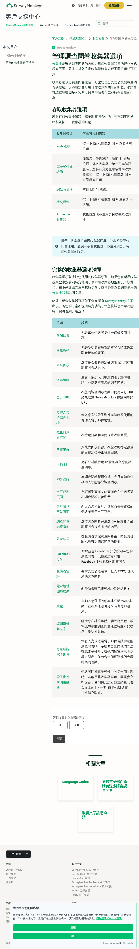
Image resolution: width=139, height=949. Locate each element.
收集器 (57, 63)
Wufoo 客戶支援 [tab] (49, 25)
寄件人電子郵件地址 (63, 417)
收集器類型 (60, 292)
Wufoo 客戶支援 (81, 890)
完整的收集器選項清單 (19, 62)
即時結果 (63, 539)
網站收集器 (64, 189)
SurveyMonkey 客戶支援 (85, 869)
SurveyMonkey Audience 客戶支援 (91, 882)
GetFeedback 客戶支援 (84, 873)
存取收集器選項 (15, 56)
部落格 (9, 882)
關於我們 (11, 873)
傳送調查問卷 (78, 38)
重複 (59, 606)
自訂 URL (63, 397)
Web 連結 (63, 146)
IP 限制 (61, 465)
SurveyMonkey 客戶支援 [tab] (19, 25)
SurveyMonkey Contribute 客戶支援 (92, 886)
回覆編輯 (63, 350)
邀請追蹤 (63, 380)
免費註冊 (114, 5)
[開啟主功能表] (129, 5)
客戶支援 (58, 38)
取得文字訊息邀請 (94, 815)
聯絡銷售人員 (85, 5)
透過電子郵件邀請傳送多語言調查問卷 (114, 786)
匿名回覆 (63, 365)
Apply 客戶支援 (80, 894)
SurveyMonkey (14, 869)
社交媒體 (63, 202)
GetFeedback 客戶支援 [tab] (77, 25)
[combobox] (18, 854)
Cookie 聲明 (114, 918)
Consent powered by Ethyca (116, 943)
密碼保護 (63, 479)
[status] (95, 246)
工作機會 (11, 878)
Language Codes (75, 781)
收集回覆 (98, 38)
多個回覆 (63, 335)
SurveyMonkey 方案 (119, 301)
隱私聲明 (101, 918)
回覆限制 (63, 450)
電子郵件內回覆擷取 (63, 682)
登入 (98, 5)
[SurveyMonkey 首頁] (24, 6)
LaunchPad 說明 (81, 878)
